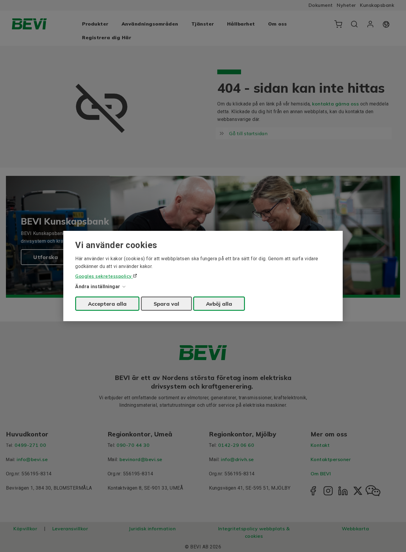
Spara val (166, 303)
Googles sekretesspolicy (104, 276)
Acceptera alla (107, 303)
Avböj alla (219, 303)
